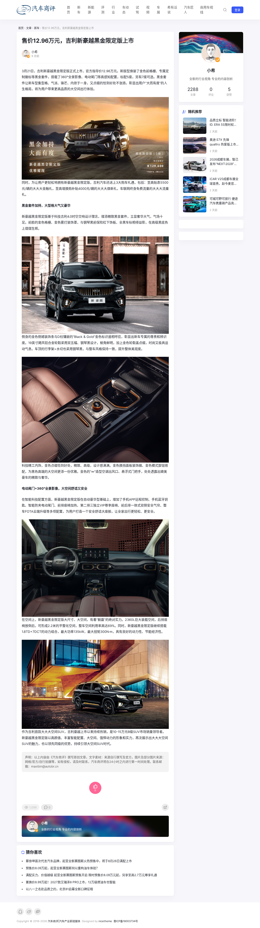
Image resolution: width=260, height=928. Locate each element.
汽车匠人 (189, 9)
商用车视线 (206, 9)
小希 (44, 823)
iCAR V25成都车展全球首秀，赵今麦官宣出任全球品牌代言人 (224, 181)
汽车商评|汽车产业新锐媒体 (64, 921)
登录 (237, 10)
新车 (78, 9)
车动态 (125, 9)
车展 (158, 9)
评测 (102, 9)
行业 (113, 9)
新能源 (91, 9)
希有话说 (172, 9)
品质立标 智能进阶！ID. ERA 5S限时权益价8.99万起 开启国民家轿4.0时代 (224, 122)
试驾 (137, 9)
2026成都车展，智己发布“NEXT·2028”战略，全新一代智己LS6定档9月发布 (224, 161)
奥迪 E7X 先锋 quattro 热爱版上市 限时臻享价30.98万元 (223, 142)
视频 (148, 9)
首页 (68, 9)
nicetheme (105, 921)
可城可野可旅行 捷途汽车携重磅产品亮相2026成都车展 (224, 201)
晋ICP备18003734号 (126, 921)
